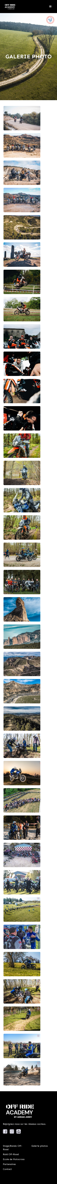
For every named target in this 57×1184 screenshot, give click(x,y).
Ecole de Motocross (14, 1159)
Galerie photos (39, 1146)
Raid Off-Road (11, 1154)
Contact (7, 1169)
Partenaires (9, 1164)
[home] (9, 6)
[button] (50, 6)
